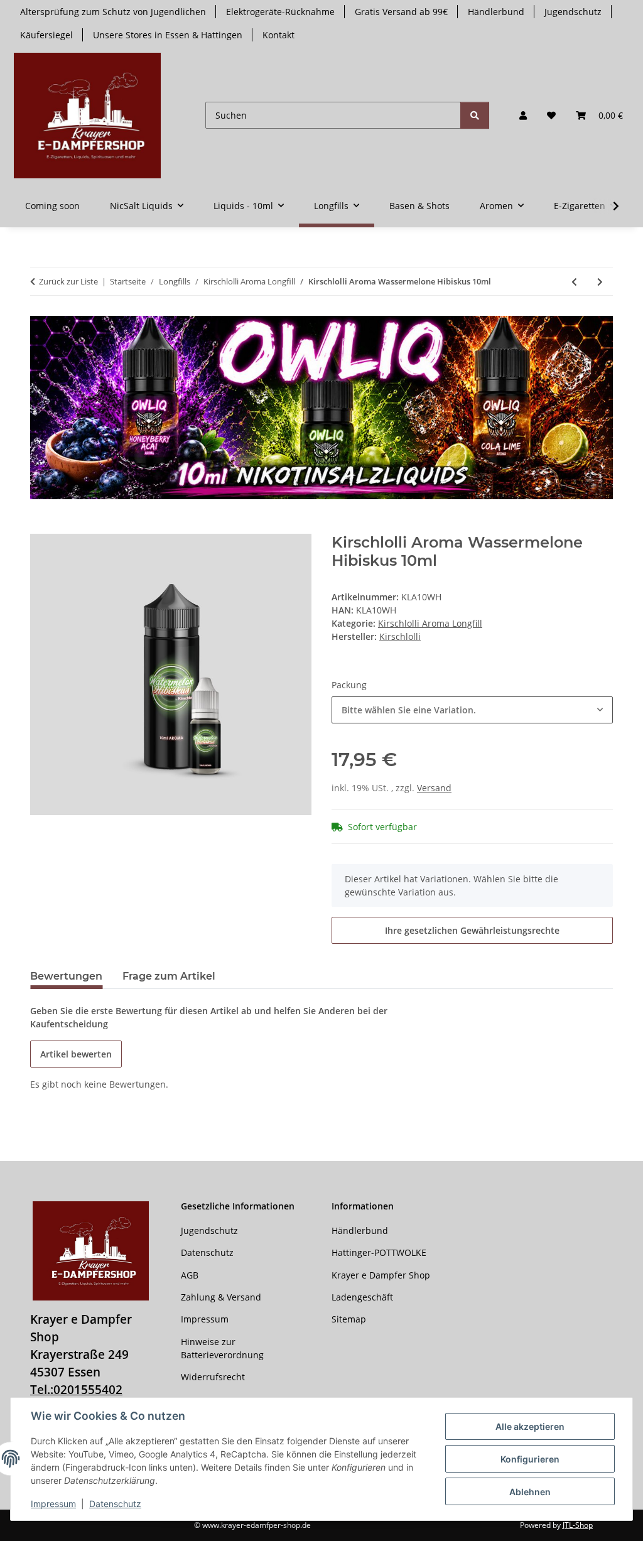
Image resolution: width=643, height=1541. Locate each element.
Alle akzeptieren (530, 1426)
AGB (189, 1275)
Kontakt (278, 35)
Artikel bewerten (76, 1054)
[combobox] (472, 709)
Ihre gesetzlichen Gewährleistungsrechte (472, 930)
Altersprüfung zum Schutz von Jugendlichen (113, 12)
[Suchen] (474, 115)
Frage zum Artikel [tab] (168, 976)
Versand (434, 788)
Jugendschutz (573, 12)
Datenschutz (115, 1503)
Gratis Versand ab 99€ (401, 12)
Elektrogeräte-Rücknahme (280, 12)
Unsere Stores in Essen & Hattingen (167, 35)
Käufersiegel (46, 35)
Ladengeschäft (362, 1297)
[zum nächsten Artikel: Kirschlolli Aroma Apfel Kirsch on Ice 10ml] (600, 281)
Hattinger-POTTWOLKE (379, 1252)
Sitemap (349, 1319)
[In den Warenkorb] (40, 527)
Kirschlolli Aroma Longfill (430, 623)
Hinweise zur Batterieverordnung (222, 1348)
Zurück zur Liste (68, 281)
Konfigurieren (529, 1459)
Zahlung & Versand (221, 1297)
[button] (523, 115)
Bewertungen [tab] (66, 976)
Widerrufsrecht (213, 1377)
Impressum (53, 1503)
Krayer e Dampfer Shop (381, 1275)
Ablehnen (530, 1491)
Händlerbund (496, 12)
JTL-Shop (578, 1525)
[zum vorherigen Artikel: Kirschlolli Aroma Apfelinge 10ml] (574, 281)
